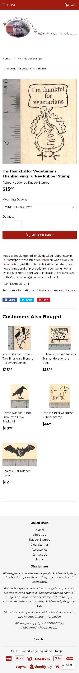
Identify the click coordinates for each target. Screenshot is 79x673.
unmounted (10, 264)
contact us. (68, 290)
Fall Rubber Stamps (30, 58)
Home (6, 58)
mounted (42, 260)
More (39, 559)
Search (38, 639)
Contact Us (39, 554)
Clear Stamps (40, 544)
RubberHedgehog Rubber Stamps (41, 650)
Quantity (8, 216)
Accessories (39, 549)
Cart (73, 5)
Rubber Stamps (39, 539)
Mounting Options (14, 199)
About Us (39, 534)
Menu (11, 5)
